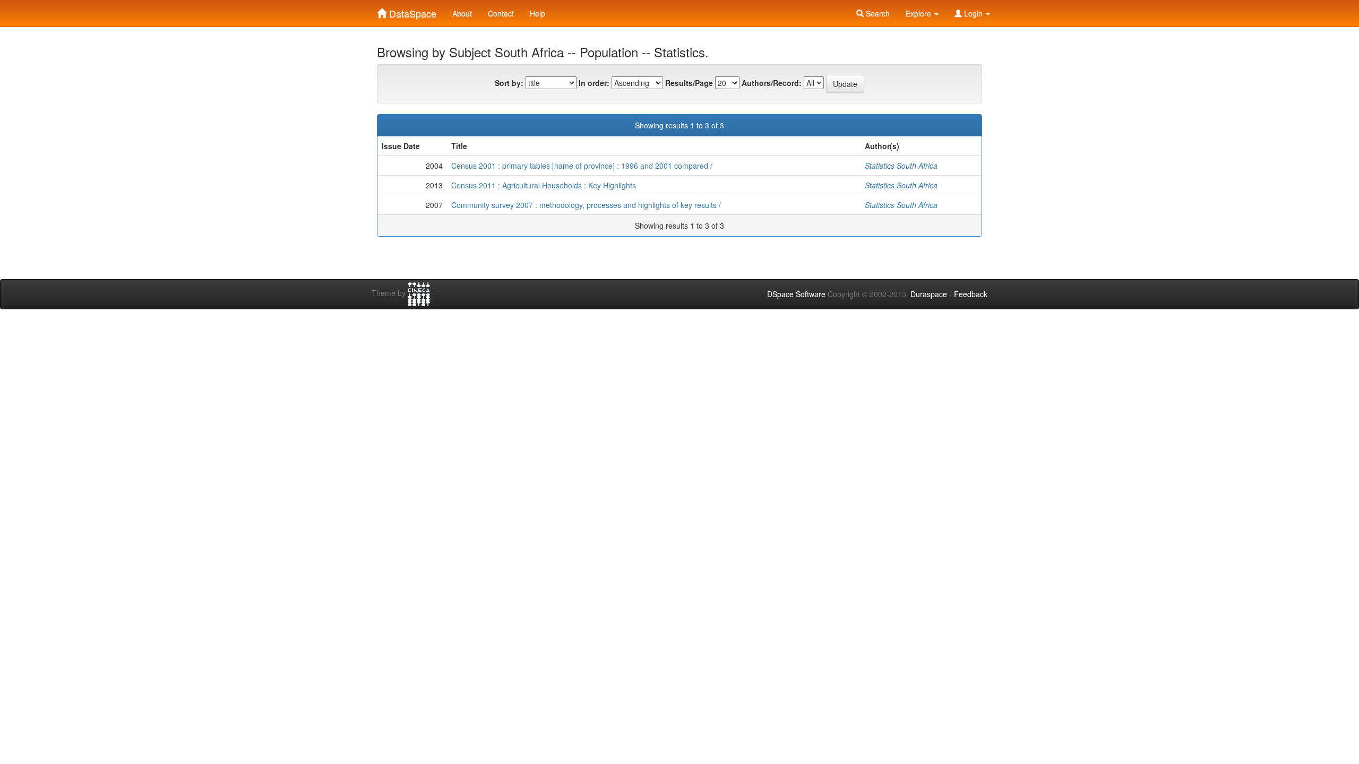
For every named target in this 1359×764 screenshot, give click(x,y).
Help (537, 13)
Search (877, 13)
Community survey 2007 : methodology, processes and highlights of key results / (586, 204)
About (462, 13)
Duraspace (928, 294)
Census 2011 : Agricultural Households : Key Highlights (543, 185)
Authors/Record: (772, 82)
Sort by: (509, 82)
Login (973, 13)
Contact (501, 13)
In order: (594, 82)
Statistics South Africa (901, 165)
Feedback (970, 294)
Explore (919, 13)
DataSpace (411, 11)
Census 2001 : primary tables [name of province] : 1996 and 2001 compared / (581, 165)
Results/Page (689, 82)
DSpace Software (796, 294)
